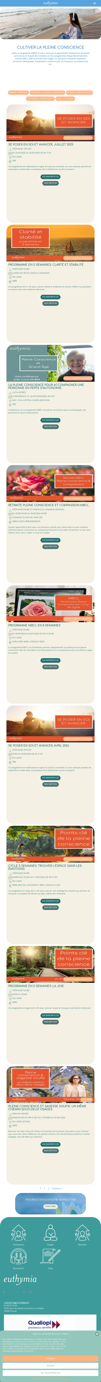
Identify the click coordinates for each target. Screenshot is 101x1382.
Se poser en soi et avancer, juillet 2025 (40, 144)
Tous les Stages (65, 99)
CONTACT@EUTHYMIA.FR (16, 1303)
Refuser (50, 1366)
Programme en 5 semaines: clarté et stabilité (46, 264)
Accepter (50, 1359)
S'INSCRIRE (50, 1206)
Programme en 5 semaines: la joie (36, 986)
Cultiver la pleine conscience (47, 93)
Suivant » (56, 1188)
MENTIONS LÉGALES (58, 1378)
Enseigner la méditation (40, 99)
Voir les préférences (50, 1373)
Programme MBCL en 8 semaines (34, 625)
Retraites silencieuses (79, 93)
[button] (97, 1334)
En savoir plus (50, 177)
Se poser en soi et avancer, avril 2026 (38, 745)
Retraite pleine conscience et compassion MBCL (48, 505)
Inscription (50, 183)
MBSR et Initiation (18, 93)
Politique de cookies (40, 1378)
